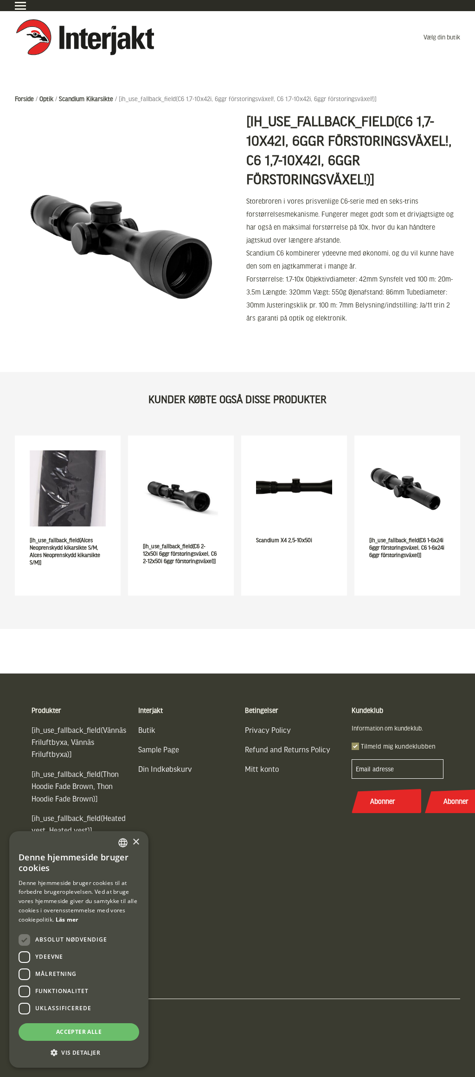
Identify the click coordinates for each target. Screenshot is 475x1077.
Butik (146, 730)
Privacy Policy (268, 730)
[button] (79, 1052)
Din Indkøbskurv (165, 769)
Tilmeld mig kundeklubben (398, 746)
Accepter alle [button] (79, 1032)
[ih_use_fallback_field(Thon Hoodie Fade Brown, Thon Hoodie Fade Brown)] (75, 786)
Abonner (382, 801)
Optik (46, 98)
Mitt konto (262, 769)
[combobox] (123, 842)
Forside (24, 98)
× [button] (135, 842)
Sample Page (158, 749)
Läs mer (67, 919)
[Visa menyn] (20, 6)
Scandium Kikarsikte (86, 98)
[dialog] (78, 949)
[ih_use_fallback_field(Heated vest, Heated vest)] (79, 824)
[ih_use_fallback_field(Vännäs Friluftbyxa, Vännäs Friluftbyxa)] (79, 742)
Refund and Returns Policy (287, 749)
